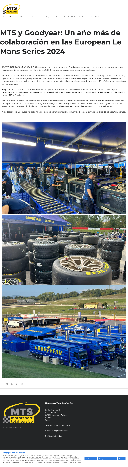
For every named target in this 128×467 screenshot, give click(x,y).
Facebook (16, 427)
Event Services (22, 17)
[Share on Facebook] (3, 383)
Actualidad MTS (69, 17)
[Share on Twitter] (7, 383)
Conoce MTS (8, 17)
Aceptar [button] (121, 459)
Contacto (82, 17)
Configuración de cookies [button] (107, 459)
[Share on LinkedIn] (17, 383)
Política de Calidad (53, 436)
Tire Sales (56, 17)
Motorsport (36, 17)
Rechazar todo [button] (90, 459)
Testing (46, 17)
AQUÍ (46, 461)
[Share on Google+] (12, 383)
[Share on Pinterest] (22, 383)
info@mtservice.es (60, 431)
